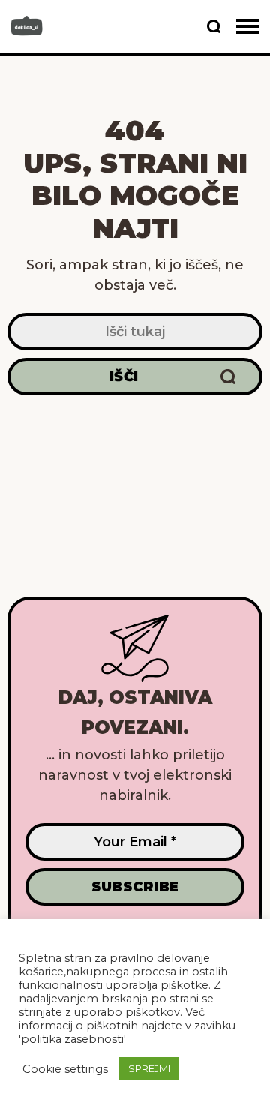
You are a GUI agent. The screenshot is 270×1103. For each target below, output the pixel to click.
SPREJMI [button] (149, 1068)
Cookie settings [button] (65, 1069)
